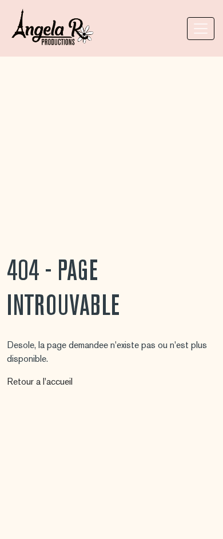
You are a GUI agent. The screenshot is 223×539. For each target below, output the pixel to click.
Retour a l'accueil (40, 381)
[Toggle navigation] (200, 28)
